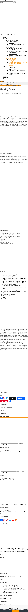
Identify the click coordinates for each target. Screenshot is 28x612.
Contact (5, 78)
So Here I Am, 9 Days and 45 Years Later (12, 589)
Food (11, 93)
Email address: (3, 576)
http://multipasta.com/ (15, 238)
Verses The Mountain (14, 49)
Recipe (19, 93)
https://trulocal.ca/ (14, 233)
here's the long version (21, 552)
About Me (5, 77)
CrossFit (5, 38)
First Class (11, 43)
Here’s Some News (7, 586)
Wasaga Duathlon (13, 54)
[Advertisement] (14, 19)
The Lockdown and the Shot (9, 588)
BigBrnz (19, 85)
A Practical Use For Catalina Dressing (18, 62)
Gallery (4, 76)
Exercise (5, 45)
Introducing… (6, 585)
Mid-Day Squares (13, 59)
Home (4, 37)
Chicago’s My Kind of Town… (16, 48)
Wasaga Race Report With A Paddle (17, 55)
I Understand (15, 610)
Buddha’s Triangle (13, 69)
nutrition (15, 93)
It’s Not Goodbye (13, 41)
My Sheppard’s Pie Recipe (15, 63)
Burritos (11, 65)
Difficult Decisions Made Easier (16, 44)
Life (4, 66)
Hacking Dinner (12, 61)
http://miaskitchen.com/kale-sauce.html (10, 236)
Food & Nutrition (7, 56)
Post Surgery (6, 592)
